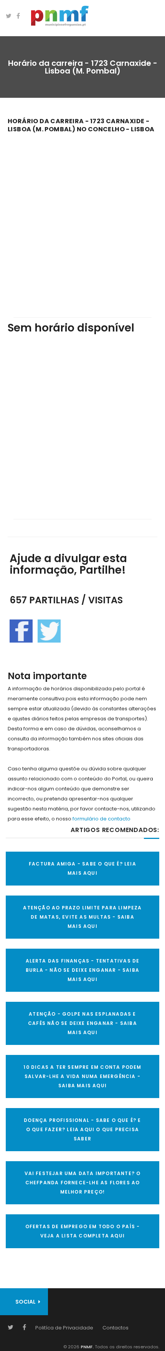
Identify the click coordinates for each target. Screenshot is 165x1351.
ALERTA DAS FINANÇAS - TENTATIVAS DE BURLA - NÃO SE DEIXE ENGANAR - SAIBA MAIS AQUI (83, 970)
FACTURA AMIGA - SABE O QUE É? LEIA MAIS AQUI (82, 868)
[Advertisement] (82, 220)
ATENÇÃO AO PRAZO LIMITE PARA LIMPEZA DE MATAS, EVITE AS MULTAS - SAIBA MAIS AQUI (82, 916)
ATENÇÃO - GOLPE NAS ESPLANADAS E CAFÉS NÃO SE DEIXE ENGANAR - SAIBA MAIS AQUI (82, 1023)
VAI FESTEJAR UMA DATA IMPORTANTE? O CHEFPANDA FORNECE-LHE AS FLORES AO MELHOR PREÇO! (83, 1182)
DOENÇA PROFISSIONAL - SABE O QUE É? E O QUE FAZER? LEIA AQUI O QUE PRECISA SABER (82, 1129)
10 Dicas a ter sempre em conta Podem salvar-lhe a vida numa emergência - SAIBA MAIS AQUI (82, 1076)
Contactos (115, 1327)
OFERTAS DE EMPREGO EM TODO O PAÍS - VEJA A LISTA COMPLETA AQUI (82, 1231)
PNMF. (86, 1347)
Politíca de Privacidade (64, 1327)
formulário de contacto (101, 818)
